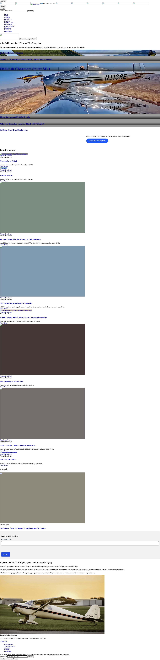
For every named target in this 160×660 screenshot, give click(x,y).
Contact (6, 650)
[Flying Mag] (23, 4)
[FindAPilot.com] (125, 4)
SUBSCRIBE (4, 641)
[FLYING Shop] (140, 4)
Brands (3, 1)
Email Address (6, 539)
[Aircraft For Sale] (63, 4)
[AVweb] (35, 4)
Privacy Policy (8, 644)
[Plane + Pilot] (7, 4)
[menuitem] (82, 14)
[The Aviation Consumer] (94, 4)
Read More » (4, 166)
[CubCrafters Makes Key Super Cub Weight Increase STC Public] (80, 498)
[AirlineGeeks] (48, 4)
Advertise (7, 648)
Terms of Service (9, 646)
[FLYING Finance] (110, 4)
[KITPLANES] (79, 4)
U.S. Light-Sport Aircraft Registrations (14, 130)
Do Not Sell (7, 651)
